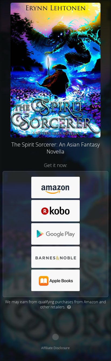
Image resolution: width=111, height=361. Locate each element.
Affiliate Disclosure (55, 348)
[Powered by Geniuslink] (55, 337)
